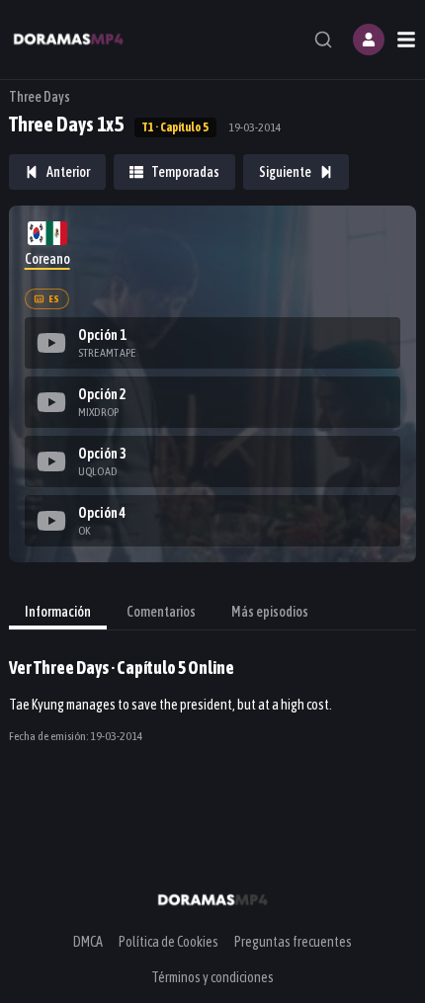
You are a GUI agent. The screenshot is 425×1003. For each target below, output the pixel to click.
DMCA (88, 942)
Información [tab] (58, 612)
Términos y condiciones (212, 977)
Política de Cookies (168, 942)
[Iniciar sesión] (368, 39)
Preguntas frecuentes (293, 942)
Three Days (39, 97)
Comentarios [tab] (161, 612)
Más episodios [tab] (269, 612)
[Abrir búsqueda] (323, 39)
